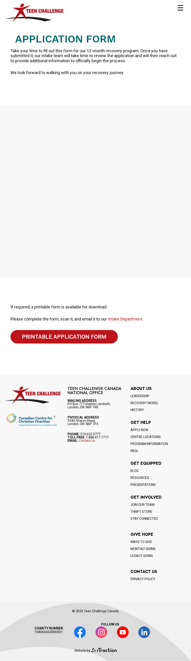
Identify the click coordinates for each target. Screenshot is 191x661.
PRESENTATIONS (143, 485)
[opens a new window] (104, 650)
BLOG (134, 471)
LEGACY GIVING (141, 556)
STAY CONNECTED (144, 518)
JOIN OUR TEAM (142, 505)
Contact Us (87, 440)
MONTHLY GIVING (143, 549)
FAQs (134, 451)
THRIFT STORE (141, 512)
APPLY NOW (139, 430)
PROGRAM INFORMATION (149, 444)
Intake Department (125, 319)
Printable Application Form (64, 337)
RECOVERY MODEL (144, 403)
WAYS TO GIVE (141, 542)
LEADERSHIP (139, 396)
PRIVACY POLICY (142, 579)
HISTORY (137, 410)
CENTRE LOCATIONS (145, 437)
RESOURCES (139, 478)
